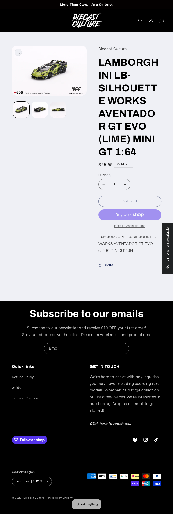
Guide (16, 387)
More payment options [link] (129, 226)
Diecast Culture (34, 498)
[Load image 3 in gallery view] (58, 110)
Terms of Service (25, 398)
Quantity (105, 175)
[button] (10, 21)
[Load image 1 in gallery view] (21, 110)
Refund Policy (23, 377)
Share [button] (108, 265)
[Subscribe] (123, 348)
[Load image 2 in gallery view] (40, 110)
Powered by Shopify (59, 498)
